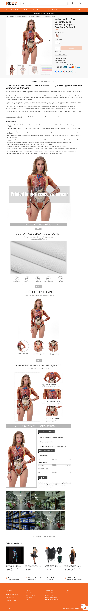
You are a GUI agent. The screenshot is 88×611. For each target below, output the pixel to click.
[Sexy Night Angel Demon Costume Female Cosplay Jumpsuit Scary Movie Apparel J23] (73, 555)
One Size (57, 42)
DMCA (27, 594)
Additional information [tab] (44, 81)
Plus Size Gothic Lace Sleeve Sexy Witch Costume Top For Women (53, 567)
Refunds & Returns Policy (51, 597)
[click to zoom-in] (29, 41)
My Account (72, 4)
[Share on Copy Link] (74, 71)
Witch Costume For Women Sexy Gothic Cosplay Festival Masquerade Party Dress (34, 568)
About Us (28, 590)
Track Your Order (49, 590)
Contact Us (28, 592)
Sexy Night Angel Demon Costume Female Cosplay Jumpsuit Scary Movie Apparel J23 (72, 568)
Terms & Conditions (30, 595)
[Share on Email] (69, 71)
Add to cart (71, 48)
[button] (49, 40)
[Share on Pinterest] (64, 71)
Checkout (80, 4)
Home (7, 16)
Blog (27, 599)
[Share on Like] (56, 71)
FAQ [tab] (53, 81)
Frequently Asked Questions (51, 592)
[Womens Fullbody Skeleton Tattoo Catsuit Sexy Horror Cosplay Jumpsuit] (15, 555)
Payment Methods (49, 594)
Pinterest (67, 590)
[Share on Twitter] (61, 71)
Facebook (67, 592)
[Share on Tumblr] (66, 71)
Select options (14, 573)
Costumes (12, 16)
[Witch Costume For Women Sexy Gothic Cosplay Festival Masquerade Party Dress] (34, 555)
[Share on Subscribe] (72, 71)
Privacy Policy (29, 597)
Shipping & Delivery (49, 595)
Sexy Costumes (18, 16)
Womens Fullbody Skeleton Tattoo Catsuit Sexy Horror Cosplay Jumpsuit (14, 568)
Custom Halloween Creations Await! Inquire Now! (74, 608)
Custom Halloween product (51, 599)
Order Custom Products (61, 62)
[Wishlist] (22, 548)
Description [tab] (34, 81)
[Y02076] (57, 36)
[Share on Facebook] (58, 71)
